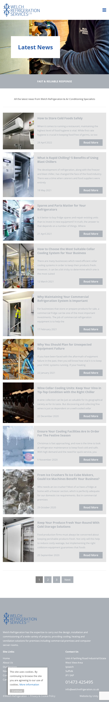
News (6, 671)
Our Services (10, 666)
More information (29, 684)
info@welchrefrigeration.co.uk (82, 689)
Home (6, 658)
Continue (17, 691)
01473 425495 (79, 682)
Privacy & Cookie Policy (42, 696)
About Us (8, 662)
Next (67, 580)
